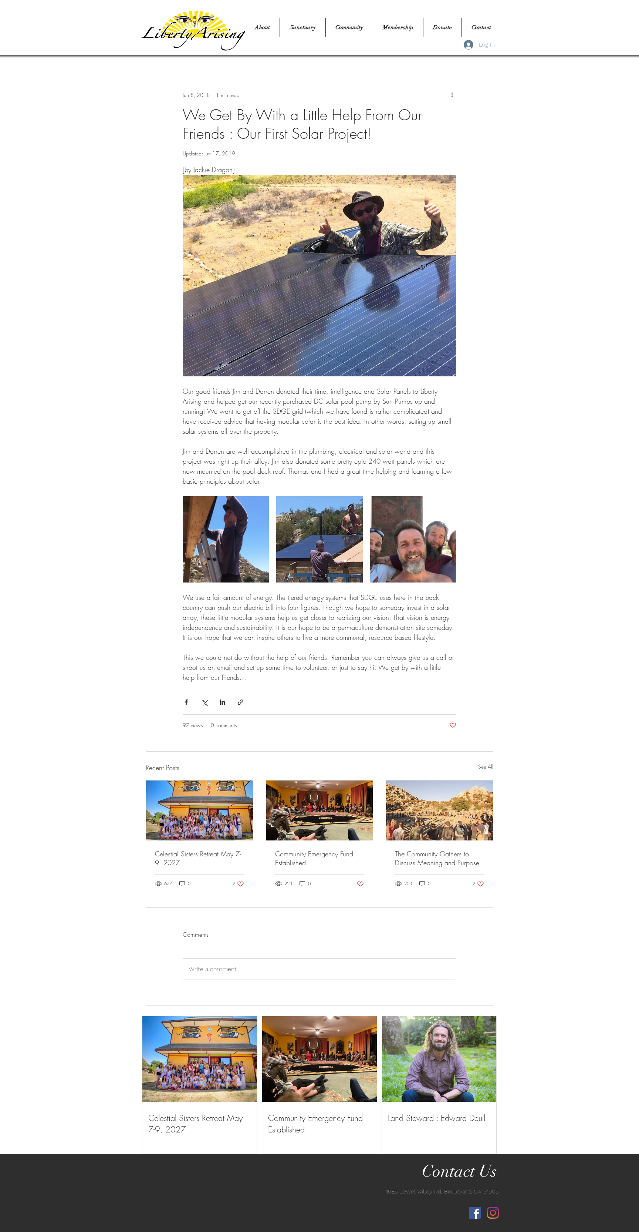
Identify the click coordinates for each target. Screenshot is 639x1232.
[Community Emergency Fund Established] (319, 810)
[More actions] (451, 94)
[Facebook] (475, 1213)
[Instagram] (493, 1213)
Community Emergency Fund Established (314, 858)
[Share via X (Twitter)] (204, 702)
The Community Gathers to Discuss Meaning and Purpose (437, 858)
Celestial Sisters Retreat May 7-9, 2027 (198, 858)
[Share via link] (240, 702)
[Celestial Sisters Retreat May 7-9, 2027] (199, 810)
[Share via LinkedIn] (222, 702)
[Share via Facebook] (186, 702)
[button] (302, 27)
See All (485, 766)
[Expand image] (226, 539)
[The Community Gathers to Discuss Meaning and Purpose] (439, 810)
